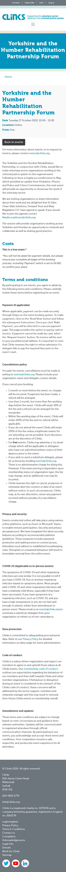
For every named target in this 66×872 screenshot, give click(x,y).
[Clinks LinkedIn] (25, 863)
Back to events (13, 142)
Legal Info (7, 844)
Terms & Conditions (13, 829)
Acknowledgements (13, 840)
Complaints (9, 836)
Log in (51, 3)
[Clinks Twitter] (6, 863)
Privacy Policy (30, 639)
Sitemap (7, 855)
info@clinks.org (11, 802)
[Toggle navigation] (33, 24)
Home (8, 77)
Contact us (8, 833)
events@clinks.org (39, 153)
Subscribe (29, 3)
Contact (16, 3)
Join (41, 3)
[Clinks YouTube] (16, 863)
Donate (6, 848)
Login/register (10, 822)
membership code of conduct (41, 669)
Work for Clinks (11, 851)
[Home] (33, 17)
